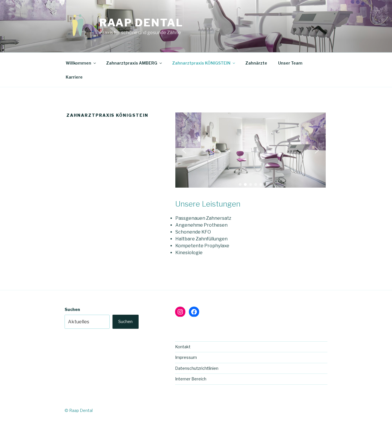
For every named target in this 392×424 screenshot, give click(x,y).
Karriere (74, 77)
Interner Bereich (190, 378)
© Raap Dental (79, 410)
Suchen (72, 309)
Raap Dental (141, 22)
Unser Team (290, 63)
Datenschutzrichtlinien (196, 368)
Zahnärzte (256, 63)
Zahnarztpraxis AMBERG (131, 63)
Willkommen (78, 63)
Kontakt (183, 346)
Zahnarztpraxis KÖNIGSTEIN (201, 63)
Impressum (186, 357)
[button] (184, 150)
